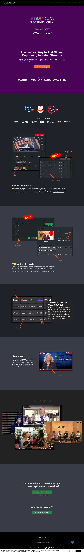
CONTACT (74, 2)
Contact (36, 542)
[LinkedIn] (46, 548)
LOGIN (47, 542)
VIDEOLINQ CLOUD (66, 2)
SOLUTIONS (58, 2)
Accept (78, 551)
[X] (49, 548)
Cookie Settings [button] (65, 551)
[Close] (82, 551)
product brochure (58, 192)
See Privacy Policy (36, 551)
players (23, 359)
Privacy (40, 542)
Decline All (72, 551)
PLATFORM (52, 2)
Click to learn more (46, 268)
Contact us (43, 271)
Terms (44, 542)
